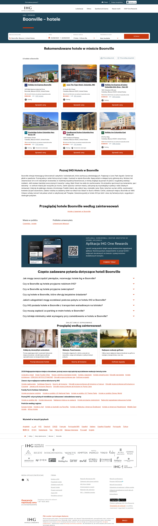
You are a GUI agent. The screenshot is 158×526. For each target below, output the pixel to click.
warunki (58, 522)
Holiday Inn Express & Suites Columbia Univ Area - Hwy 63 (116, 86)
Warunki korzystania (116, 484)
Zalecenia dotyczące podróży (89, 481)
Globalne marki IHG (57, 484)
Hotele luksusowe (45, 400)
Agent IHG (54, 493)
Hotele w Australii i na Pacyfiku (57, 407)
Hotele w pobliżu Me (29, 400)
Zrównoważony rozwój (87, 487)
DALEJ (124, 520)
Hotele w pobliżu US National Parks (56, 393)
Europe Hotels (26, 407)
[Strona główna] (25, 436)
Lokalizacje (79, 9)
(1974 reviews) (116, 96)
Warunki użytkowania (116, 479)
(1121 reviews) (77, 144)
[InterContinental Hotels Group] (28, 9)
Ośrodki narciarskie (117, 375)
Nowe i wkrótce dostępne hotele (64, 375)
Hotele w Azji (39, 407)
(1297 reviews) (39, 96)
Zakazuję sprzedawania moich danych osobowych (121, 490)
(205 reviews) (77, 96)
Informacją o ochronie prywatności (72, 523)
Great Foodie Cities (42, 375)
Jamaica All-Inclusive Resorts (40, 386)
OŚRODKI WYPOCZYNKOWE (42, 377)
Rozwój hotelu (55, 487)
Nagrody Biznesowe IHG (87, 479)
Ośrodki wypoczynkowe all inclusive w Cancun (86, 384)
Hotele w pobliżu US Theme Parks (84, 393)
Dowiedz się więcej (117, 505)
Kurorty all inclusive (60, 384)
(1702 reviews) (39, 144)
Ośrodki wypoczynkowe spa (64, 377)
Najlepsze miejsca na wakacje (64, 400)
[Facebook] (23, 480)
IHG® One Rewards (130, 9)
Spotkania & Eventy (101, 9)
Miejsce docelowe (15, 34)
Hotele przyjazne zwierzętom (88, 400)
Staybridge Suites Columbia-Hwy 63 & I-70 (41, 134)
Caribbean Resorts (44, 384)
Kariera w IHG (55, 479)
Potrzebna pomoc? (31, 2)
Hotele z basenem (85, 375)
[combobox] (28, 38)
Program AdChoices (116, 481)
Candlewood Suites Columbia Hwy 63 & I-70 (80, 134)
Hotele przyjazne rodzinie (31, 393)
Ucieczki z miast (27, 375)
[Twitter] (28, 480)
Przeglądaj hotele (56, 482)
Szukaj (136, 36)
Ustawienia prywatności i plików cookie (122, 487)
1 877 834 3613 (43, 501)
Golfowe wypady (82, 377)
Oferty (89, 9)
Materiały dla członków (87, 490)
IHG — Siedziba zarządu (87, 492)
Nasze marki (116, 9)
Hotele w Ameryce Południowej (114, 407)
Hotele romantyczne (101, 375)
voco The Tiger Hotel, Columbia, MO (80, 85)
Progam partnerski (56, 490)
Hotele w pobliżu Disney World (110, 393)
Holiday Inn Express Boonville (39, 85)
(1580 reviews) (116, 143)
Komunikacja (114, 494)
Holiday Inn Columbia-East (115, 132)
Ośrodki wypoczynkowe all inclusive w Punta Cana (72, 386)
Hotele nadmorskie (28, 384)
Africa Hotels (33, 409)
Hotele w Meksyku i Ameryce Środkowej (85, 407)
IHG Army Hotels (85, 484)
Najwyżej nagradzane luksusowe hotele (116, 400)
